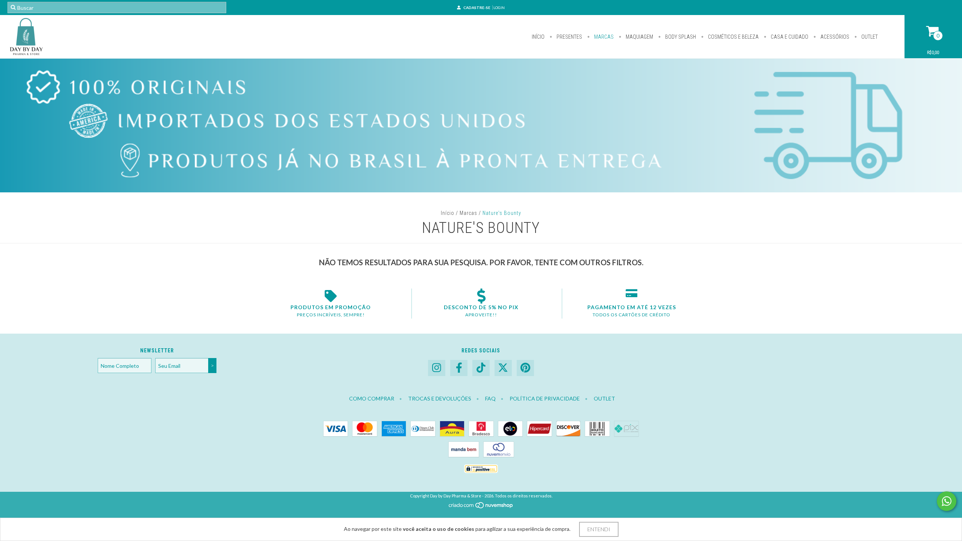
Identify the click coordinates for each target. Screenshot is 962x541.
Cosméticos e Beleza (733, 37)
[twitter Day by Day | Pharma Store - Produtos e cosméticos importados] (503, 368)
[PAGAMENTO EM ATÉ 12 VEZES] (631, 296)
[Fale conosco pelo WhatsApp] (946, 501)
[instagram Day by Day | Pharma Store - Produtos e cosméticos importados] (436, 368)
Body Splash (680, 37)
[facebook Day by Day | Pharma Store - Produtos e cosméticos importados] (458, 368)
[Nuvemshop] (481, 507)
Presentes (568, 37)
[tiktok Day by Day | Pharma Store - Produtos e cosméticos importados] (481, 368)
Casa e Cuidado (789, 37)
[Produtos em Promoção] (330, 296)
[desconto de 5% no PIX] (481, 296)
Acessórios (834, 37)
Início (538, 37)
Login (499, 7)
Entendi (598, 529)
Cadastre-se (476, 7)
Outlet (869, 37)
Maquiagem (639, 37)
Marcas (603, 37)
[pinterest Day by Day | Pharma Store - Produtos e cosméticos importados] (525, 368)
